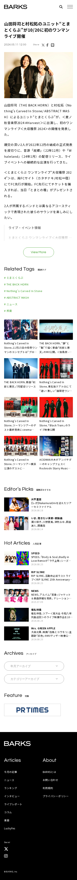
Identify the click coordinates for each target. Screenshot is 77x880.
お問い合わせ (50, 780)
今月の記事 (10, 772)
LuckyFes (9, 828)
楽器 (6, 820)
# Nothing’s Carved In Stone (23, 291)
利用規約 (48, 788)
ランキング (10, 788)
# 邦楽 (8, 311)
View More (38, 252)
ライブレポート (13, 804)
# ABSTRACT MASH (16, 297)
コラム (8, 812)
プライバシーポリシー (56, 796)
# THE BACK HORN (16, 284)
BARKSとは (49, 772)
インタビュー (12, 796)
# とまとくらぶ (13, 278)
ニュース (9, 780)
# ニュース (11, 304)
